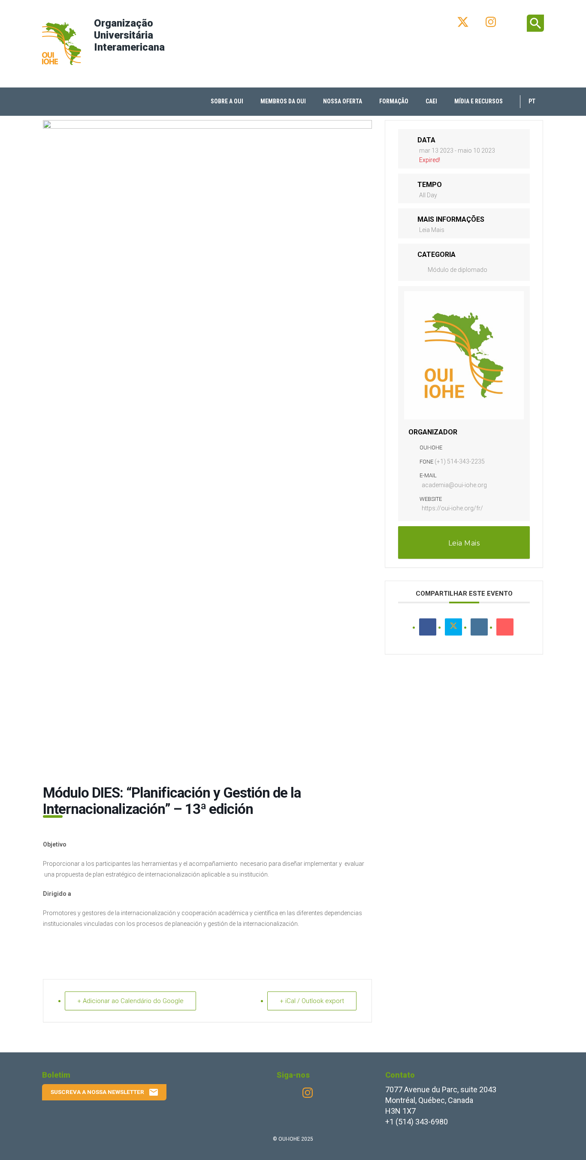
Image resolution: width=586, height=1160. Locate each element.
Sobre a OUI (227, 101)
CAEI (431, 101)
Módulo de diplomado (457, 269)
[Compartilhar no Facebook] (427, 627)
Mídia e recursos (478, 101)
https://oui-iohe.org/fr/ (452, 508)
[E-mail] (505, 627)
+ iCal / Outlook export (312, 1001)
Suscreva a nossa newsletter (105, 1092)
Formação (393, 101)
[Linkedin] (479, 627)
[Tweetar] (453, 627)
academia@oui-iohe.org (454, 485)
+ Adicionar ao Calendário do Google (130, 1001)
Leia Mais (431, 229)
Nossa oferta (342, 101)
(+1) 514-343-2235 (460, 461)
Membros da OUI (283, 101)
